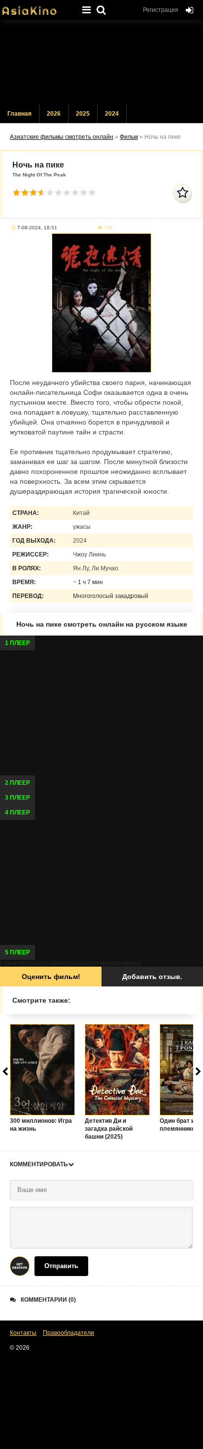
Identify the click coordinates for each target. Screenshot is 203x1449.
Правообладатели (68, 1332)
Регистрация (160, 9)
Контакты (23, 1332)
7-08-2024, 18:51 (37, 227)
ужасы (82, 526)
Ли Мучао (105, 568)
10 (92, 192)
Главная (19, 113)
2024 (112, 113)
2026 (54, 113)
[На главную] (37, 7)
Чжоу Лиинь (89, 554)
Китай (81, 513)
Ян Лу (81, 568)
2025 (83, 113)
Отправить (61, 1266)
